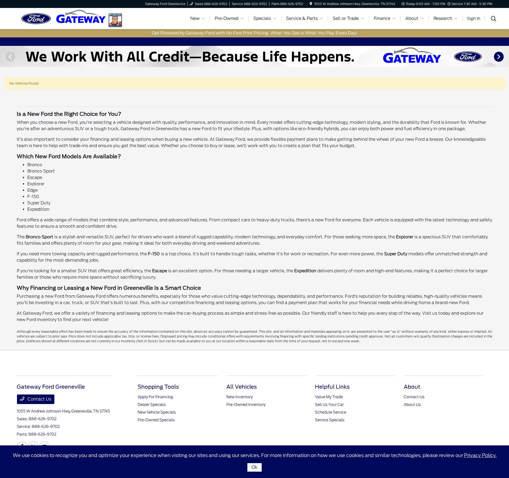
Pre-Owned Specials (156, 420)
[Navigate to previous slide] (4, 56)
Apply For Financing (155, 397)
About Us (412, 404)
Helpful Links (332, 387)
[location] (311, 4)
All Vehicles (241, 387)
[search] (493, 19)
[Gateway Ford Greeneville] (62, 18)
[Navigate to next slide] (505, 56)
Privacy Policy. (480, 455)
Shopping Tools (158, 387)
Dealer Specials (152, 404)
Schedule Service (330, 412)
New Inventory (239, 397)
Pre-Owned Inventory (245, 404)
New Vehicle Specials (157, 412)
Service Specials (329, 420)
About (412, 387)
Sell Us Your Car (329, 404)
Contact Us (39, 399)
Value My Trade (329, 397)
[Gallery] (254, 56)
